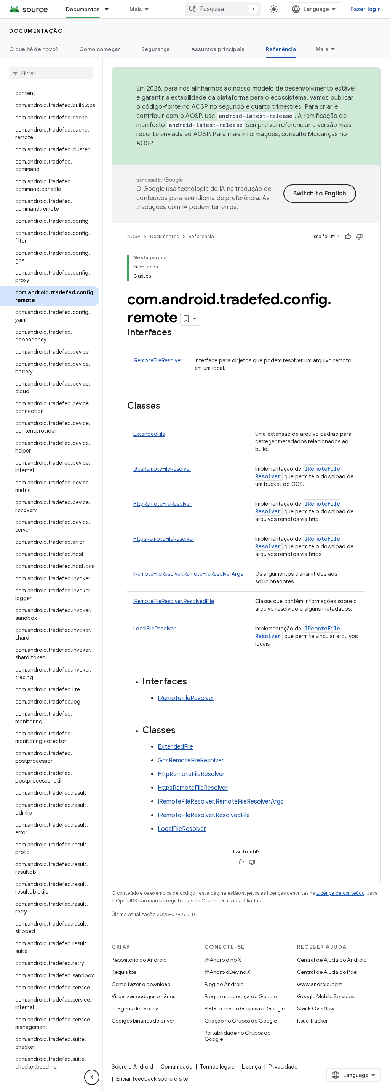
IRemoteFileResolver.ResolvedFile (173, 601)
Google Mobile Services (325, 996)
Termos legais (217, 1067)
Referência (281, 49)
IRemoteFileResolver (157, 360)
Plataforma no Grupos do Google (245, 1008)
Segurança (155, 49)
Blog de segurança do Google (241, 996)
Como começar (99, 49)
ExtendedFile (149, 433)
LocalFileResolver (154, 628)
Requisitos (124, 972)
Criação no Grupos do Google (241, 1020)
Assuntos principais (218, 49)
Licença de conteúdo (340, 893)
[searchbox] (51, 73)
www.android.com (319, 984)
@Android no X (223, 959)
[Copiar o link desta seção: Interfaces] (179, 333)
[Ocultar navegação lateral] (91, 1077)
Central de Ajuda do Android (332, 959)
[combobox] (223, 9)
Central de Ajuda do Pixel (327, 972)
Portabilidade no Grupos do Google (237, 1035)
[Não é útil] (359, 236)
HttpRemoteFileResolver (162, 503)
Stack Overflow (315, 1008)
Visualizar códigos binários (143, 996)
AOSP (133, 236)
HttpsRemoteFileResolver (163, 538)
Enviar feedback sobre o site (152, 1079)
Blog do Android (224, 984)
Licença (251, 1067)
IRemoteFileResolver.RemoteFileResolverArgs (188, 573)
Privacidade (283, 1067)
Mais (135, 9)
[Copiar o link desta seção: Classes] (168, 406)
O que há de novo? (33, 49)
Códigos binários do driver (143, 1020)
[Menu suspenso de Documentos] (110, 9)
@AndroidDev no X (228, 972)
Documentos (83, 9)
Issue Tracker (312, 1020)
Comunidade (176, 1067)
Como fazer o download (141, 984)
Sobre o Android (132, 1067)
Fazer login (365, 9)
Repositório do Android (139, 959)
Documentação (36, 30)
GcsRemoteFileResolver (162, 468)
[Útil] (348, 236)
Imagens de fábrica (135, 1008)
